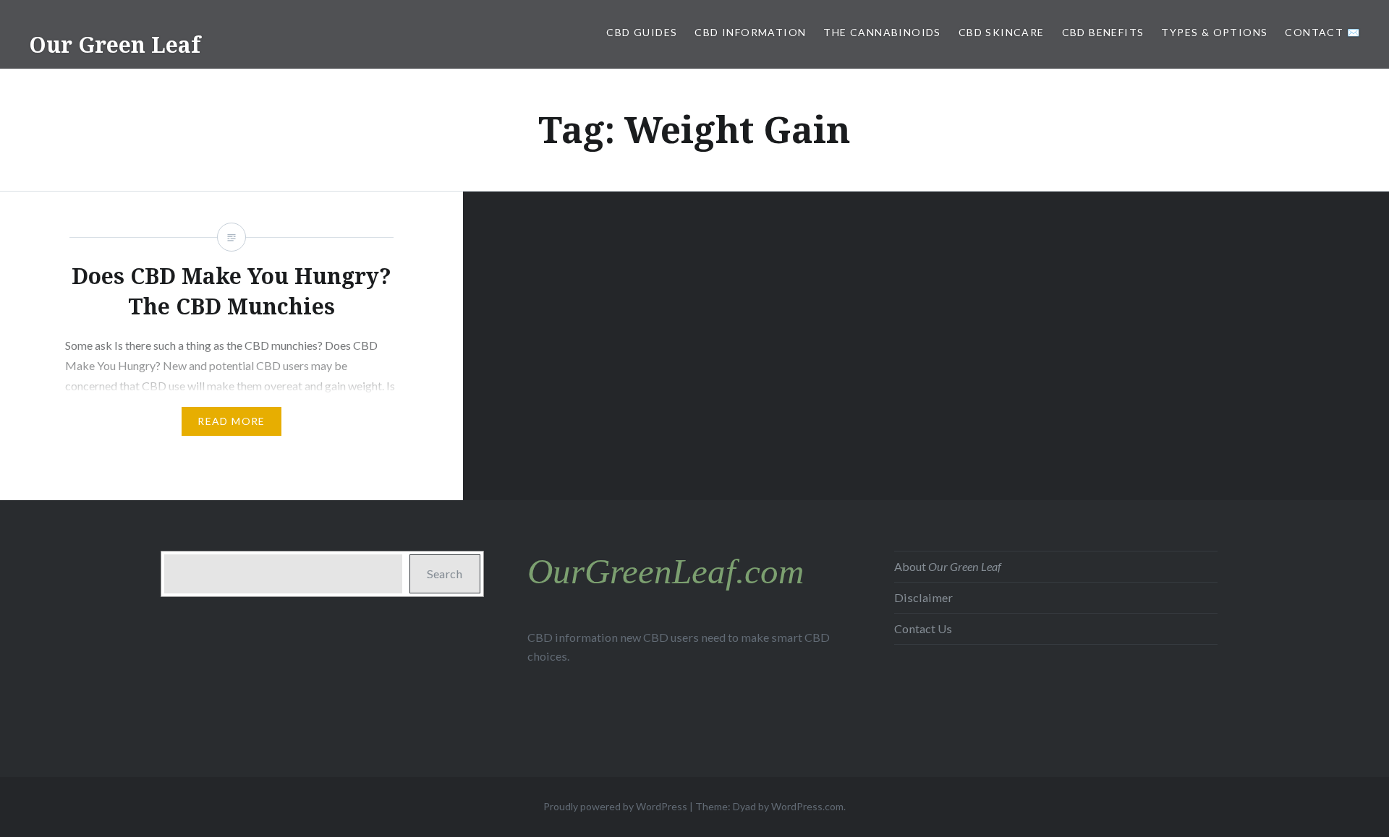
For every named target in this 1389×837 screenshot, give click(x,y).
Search (444, 573)
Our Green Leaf (114, 44)
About (947, 566)
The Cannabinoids (881, 32)
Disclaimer (923, 597)
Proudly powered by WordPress (615, 806)
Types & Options (1214, 32)
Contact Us (923, 628)
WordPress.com (807, 806)
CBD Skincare (1002, 32)
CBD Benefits (1103, 32)
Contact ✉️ (1322, 32)
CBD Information (750, 32)
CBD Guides (641, 32)
